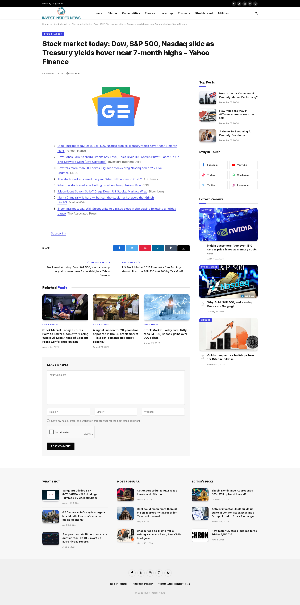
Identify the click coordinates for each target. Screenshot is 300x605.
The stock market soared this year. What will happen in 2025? (99, 179)
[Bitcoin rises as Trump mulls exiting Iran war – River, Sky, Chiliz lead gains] (125, 535)
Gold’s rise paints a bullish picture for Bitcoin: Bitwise (230, 357)
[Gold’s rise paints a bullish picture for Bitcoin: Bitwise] (228, 334)
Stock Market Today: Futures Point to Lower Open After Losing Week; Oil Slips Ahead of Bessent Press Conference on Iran (65, 335)
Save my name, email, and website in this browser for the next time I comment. (95, 420)
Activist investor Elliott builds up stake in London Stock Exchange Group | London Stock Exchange (233, 512)
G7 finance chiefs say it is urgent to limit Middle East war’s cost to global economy (85, 516)
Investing (167, 13)
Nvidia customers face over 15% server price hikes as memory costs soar (232, 249)
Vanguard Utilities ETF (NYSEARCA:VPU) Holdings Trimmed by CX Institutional (80, 494)
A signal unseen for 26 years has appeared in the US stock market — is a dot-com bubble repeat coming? (115, 335)
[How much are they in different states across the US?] (207, 115)
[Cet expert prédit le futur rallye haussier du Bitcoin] (125, 494)
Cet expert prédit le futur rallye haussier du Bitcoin (157, 492)
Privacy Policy (143, 584)
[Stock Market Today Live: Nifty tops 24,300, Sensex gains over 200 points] (167, 307)
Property (184, 13)
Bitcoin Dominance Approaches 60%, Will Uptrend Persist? (232, 492)
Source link (58, 233)
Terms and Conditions (174, 584)
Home (98, 13)
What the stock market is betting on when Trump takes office (99, 185)
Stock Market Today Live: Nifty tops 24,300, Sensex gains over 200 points (166, 334)
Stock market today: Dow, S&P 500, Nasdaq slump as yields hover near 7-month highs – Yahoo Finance (78, 271)
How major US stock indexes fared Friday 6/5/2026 (234, 532)
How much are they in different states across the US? (236, 114)
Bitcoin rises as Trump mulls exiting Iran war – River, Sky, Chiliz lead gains (159, 534)
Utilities (223, 13)
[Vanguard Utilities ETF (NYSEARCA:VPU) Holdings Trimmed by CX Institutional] (50, 494)
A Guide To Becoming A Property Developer (235, 133)
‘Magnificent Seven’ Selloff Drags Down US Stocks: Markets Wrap (102, 191)
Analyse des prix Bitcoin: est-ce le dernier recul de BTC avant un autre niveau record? (84, 538)
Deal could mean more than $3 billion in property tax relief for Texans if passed (157, 512)
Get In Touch (119, 584)
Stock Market (204, 13)
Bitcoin (112, 13)
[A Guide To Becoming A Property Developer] (207, 135)
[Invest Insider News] (64, 13)
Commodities (131, 13)
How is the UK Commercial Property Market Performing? (238, 95)
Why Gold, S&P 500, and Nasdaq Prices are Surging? (229, 304)
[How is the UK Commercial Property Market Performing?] (207, 97)
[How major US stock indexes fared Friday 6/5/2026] (200, 535)
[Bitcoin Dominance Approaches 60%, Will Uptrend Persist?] (200, 494)
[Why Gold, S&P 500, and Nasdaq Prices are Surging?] (228, 281)
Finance (150, 13)
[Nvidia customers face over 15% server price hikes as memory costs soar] (228, 224)
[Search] (256, 13)
